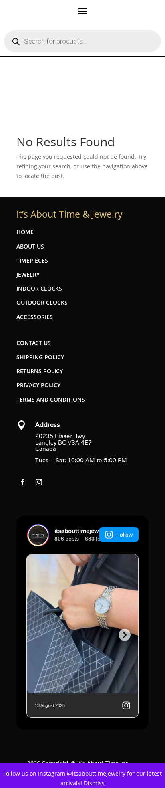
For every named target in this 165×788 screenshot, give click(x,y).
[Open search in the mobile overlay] (82, 41)
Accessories (34, 317)
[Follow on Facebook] (22, 482)
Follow (124, 534)
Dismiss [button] (94, 783)
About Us (30, 246)
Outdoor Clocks (42, 302)
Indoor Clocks (39, 288)
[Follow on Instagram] (38, 482)
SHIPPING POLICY (40, 357)
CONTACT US (33, 343)
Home (25, 232)
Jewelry (28, 274)
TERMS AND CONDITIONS (50, 399)
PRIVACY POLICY (38, 385)
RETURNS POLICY (39, 371)
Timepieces (32, 260)
